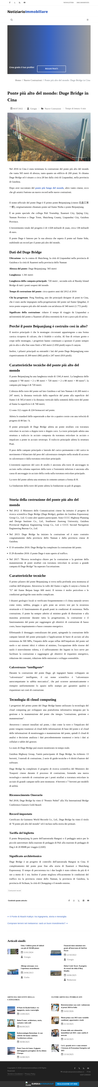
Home (18, 80)
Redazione (71, 980)
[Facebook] (9, 2)
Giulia (26, 977)
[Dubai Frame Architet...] (11, 1023)
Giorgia (33, 108)
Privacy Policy (30, 1074)
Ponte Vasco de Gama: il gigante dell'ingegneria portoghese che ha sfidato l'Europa (31, 1050)
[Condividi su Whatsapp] (73, 900)
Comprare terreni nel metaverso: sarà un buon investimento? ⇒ (37, 923)
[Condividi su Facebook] (69, 900)
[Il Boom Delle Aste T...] (55, 1033)
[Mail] (24, 2)
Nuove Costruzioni (33, 80)
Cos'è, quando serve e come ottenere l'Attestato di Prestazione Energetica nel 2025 (75, 1048)
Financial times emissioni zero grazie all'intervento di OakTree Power (75, 948)
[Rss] (19, 2)
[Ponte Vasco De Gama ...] (11, 1051)
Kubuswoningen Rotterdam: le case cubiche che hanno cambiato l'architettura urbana (30, 1035)
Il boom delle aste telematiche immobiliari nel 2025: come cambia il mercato (74, 1032)
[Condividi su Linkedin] (83, 900)
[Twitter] (14, 2)
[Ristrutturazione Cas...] (55, 1007)
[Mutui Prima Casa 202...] (55, 1020)
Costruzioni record (14, 891)
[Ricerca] (11, 20)
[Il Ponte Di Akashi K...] (11, 1010)
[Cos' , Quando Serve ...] (55, 1048)
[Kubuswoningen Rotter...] (11, 1035)
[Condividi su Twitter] (78, 900)
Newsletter (68, 2)
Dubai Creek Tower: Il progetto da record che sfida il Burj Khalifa (75, 968)
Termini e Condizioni (15, 1074)
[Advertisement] (49, 45)
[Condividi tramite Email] (88, 900)
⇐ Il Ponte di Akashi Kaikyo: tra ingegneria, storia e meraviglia (36, 916)
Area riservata (82, 2)
